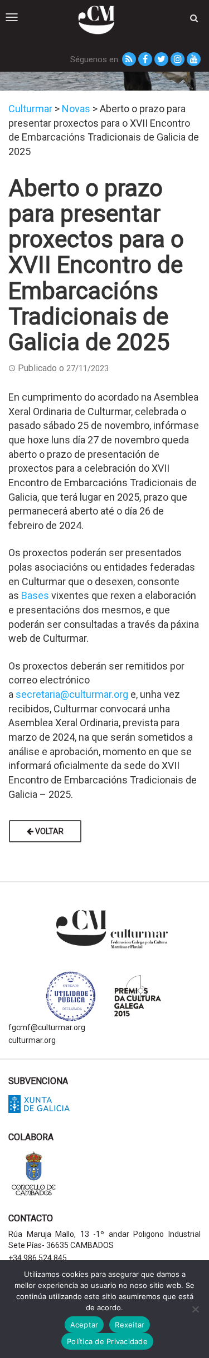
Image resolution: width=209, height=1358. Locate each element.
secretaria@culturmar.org (72, 694)
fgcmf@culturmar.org (46, 1027)
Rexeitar (129, 1324)
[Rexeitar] (195, 1309)
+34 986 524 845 (37, 1258)
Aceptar (84, 1324)
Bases (35, 595)
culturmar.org (32, 1040)
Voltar (48, 831)
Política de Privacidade (107, 1341)
